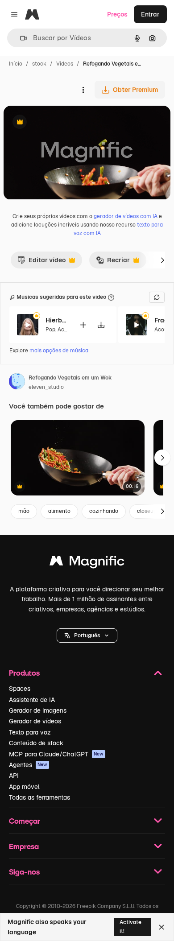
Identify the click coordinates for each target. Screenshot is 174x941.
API (14, 776)
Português (87, 635)
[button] (87, 635)
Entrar (150, 14)
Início (15, 63)
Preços (117, 14)
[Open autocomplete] (20, 38)
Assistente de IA (32, 700)
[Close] (161, 927)
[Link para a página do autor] (17, 382)
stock (39, 63)
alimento (59, 511)
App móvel (24, 787)
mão (23, 511)
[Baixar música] (101, 325)
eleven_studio (46, 387)
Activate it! (130, 926)
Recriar (113, 262)
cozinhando (103, 511)
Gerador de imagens (37, 710)
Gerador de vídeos (35, 721)
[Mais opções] (83, 90)
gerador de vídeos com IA (125, 216)
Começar (24, 820)
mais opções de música (58, 350)
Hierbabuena (57, 320)
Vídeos (64, 63)
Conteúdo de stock (36, 743)
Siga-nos (24, 871)
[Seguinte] (162, 260)
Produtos (24, 672)
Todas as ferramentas (39, 797)
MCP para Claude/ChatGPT (56, 754)
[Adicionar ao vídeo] (83, 325)
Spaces (19, 689)
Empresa (24, 846)
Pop (50, 329)
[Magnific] (87, 563)
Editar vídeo (41, 262)
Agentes (28, 765)
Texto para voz (30, 732)
